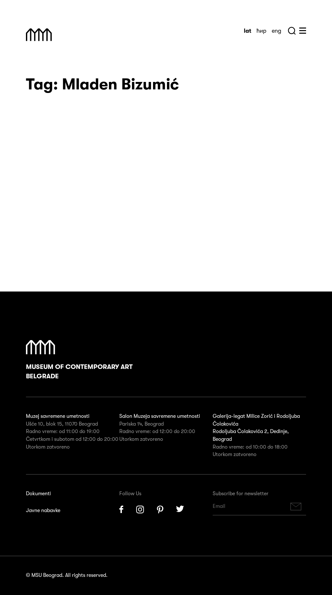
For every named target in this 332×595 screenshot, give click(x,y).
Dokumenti (38, 494)
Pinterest (160, 509)
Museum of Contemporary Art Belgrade (79, 371)
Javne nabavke (43, 510)
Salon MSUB (189, 270)
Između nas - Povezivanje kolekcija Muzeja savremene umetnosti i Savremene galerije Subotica (66, 224)
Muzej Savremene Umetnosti (39, 34)
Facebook (121, 509)
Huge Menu (302, 31)
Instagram (140, 509)
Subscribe (296, 506)
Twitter (180, 509)
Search (292, 31)
